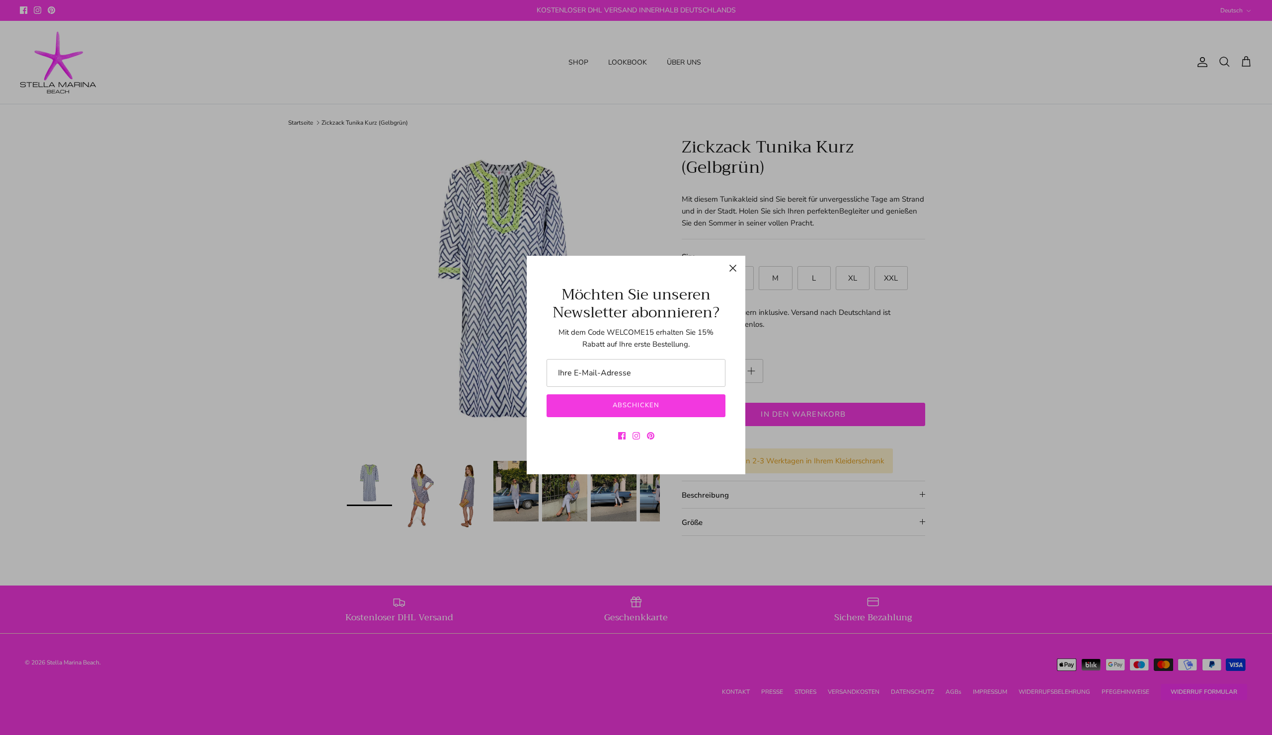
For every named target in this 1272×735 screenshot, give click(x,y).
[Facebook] (622, 436)
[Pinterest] (650, 436)
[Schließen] (733, 268)
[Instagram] (636, 436)
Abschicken (636, 405)
